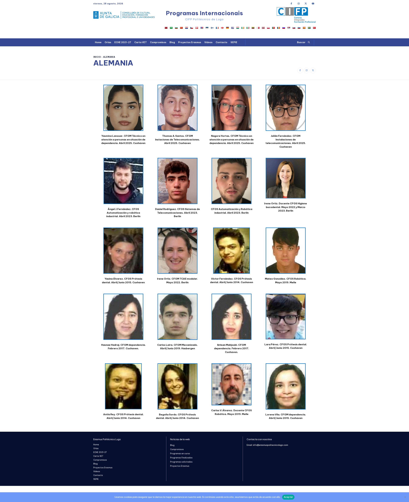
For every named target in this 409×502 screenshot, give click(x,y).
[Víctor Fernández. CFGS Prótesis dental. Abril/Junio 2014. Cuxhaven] (231, 252)
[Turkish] (314, 28)
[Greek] (232, 28)
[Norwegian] (263, 28)
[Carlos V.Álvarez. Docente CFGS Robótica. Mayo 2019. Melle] (231, 386)
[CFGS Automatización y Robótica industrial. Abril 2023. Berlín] (231, 182)
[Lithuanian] (252, 28)
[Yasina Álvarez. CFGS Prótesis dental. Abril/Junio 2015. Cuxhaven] (123, 252)
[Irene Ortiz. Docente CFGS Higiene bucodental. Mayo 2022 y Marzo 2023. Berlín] (285, 180)
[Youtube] (313, 3)
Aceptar (288, 497)
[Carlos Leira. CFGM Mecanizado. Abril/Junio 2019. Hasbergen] (177, 318)
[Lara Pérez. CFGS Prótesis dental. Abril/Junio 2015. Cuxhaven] (285, 318)
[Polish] (268, 28)
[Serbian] (288, 28)
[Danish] (196, 28)
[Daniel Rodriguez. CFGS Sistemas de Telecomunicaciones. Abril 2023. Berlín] (177, 182)
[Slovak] (293, 28)
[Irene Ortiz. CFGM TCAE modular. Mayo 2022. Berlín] (177, 252)
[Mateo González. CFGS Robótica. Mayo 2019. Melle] (285, 252)
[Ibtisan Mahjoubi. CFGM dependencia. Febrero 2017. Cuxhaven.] (231, 318)
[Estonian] (206, 28)
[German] (227, 28)
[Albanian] (166, 28)
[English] (201, 28)
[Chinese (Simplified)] (181, 28)
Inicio (97, 57)
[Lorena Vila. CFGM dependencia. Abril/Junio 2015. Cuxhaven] (285, 388)
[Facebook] (291, 3)
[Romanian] (278, 28)
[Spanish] (304, 28)
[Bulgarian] (176, 28)
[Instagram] (298, 3)
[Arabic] (171, 28)
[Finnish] (212, 28)
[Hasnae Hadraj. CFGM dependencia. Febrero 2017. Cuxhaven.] (123, 318)
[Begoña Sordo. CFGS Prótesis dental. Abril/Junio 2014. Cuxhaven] (177, 388)
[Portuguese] (273, 28)
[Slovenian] (298, 28)
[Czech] (191, 28)
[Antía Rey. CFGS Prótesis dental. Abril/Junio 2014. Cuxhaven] (123, 388)
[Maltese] (258, 28)
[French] (217, 28)
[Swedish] (309, 28)
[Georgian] (222, 28)
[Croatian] (186, 28)
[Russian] (283, 28)
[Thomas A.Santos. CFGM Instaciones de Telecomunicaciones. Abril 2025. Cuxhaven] (177, 109)
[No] (405, 497)
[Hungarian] (237, 28)
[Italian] (247, 28)
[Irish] (242, 28)
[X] (306, 3)
